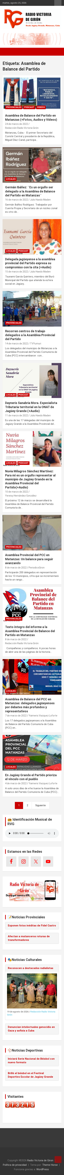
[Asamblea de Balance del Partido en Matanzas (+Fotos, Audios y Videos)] (32, 93)
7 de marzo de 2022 (16, 715)
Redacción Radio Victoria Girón (22, 128)
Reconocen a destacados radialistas (30, 968)
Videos (41, 107)
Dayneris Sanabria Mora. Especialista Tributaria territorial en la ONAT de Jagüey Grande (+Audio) (31, 407)
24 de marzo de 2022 (16, 124)
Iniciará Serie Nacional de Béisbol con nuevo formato (31, 1060)
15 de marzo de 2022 (16, 271)
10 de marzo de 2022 (16, 491)
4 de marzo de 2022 (16, 783)
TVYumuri (35, 343)
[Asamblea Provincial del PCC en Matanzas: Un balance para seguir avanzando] (32, 533)
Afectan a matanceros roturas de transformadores (29, 938)
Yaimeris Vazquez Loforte (43, 715)
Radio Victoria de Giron (40, 1160)
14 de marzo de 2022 (16, 343)
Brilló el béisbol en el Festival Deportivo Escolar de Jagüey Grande (30, 1075)
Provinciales (13, 107)
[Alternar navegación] (7, 52)
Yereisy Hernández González (21, 495)
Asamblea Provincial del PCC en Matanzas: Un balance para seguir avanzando (29, 559)
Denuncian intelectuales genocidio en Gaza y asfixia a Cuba (31, 1028)
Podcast (29, 107)
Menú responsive (57, 3)
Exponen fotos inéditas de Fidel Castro (32, 925)
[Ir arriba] (58, 1159)
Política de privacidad (15, 1164)
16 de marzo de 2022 (16, 199)
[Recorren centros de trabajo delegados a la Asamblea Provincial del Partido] (32, 309)
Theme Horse (50, 1164)
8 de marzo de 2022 (16, 567)
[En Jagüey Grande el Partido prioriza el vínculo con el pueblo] (32, 753)
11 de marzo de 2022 (16, 415)
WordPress (42, 1169)
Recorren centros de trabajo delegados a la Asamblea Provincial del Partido (30, 335)
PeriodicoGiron (37, 567)
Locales (11, 179)
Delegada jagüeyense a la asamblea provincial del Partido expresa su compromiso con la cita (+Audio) (30, 263)
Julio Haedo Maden (40, 199)
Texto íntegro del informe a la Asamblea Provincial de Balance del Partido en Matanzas (30, 631)
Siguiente (40, 805)
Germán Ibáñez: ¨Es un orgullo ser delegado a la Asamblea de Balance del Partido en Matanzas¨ (30, 191)
